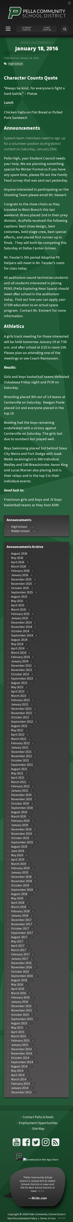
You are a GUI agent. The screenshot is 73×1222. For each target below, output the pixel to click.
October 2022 (20, 717)
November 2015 (21, 1010)
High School (15, 63)
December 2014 (21, 1049)
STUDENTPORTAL (27, 29)
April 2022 (17, 734)
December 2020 (21, 795)
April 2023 (17, 691)
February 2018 (20, 911)
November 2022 (21, 713)
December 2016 (21, 963)
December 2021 (21, 752)
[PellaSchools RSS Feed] (55, 1144)
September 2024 (22, 635)
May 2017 (17, 941)
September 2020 (22, 808)
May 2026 (17, 558)
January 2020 (19, 825)
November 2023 (21, 670)
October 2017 (20, 928)
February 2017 (20, 954)
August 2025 (19, 596)
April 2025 (17, 605)
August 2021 (19, 769)
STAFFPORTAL (47, 29)
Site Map (38, 1128)
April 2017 (17, 946)
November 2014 (21, 1053)
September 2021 (22, 765)
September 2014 (22, 1062)
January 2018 (19, 915)
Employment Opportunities (38, 1123)
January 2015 (19, 1045)
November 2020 (21, 799)
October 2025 (20, 588)
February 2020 (20, 821)
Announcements (35, 42)
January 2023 (19, 704)
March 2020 (18, 816)
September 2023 (22, 678)
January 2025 (19, 618)
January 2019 (19, 872)
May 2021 (17, 773)
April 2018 (17, 902)
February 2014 (20, 1083)
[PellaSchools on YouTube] (17, 1144)
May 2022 (17, 730)
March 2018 (18, 907)
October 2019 (20, 838)
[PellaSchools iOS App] (36, 1159)
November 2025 (21, 584)
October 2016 (20, 971)
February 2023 (20, 700)
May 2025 (17, 601)
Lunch (8, 102)
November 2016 (21, 967)
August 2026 (19, 553)
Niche (41, 1191)
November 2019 (21, 833)
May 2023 (17, 687)
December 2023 (21, 665)
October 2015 (20, 1015)
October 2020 (20, 803)
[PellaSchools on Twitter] (36, 1144)
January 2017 (19, 958)
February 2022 (20, 743)
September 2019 (22, 842)
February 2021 (20, 786)
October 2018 (20, 885)
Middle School (20, 531)
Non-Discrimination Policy (22, 1218)
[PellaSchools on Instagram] (46, 1144)
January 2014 (19, 1088)
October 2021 (20, 760)
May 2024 (17, 644)
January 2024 (19, 661)
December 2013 (21, 1092)
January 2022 (19, 747)
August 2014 (19, 1066)
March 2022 (18, 739)
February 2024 (20, 657)
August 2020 (19, 812)
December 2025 (21, 579)
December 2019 (21, 829)
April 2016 (17, 989)
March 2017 (18, 950)
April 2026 (17, 562)
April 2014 (17, 1075)
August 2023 (19, 683)
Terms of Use (48, 1218)
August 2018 (19, 894)
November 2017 (21, 924)
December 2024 (21, 622)
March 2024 (18, 652)
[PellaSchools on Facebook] (26, 1144)
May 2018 (17, 898)
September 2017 (22, 933)
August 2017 (19, 937)
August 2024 (19, 640)
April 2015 (17, 1032)
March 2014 (18, 1079)
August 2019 (19, 846)
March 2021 (18, 782)
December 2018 (21, 877)
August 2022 (19, 726)
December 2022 (21, 709)
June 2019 (17, 851)
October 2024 (20, 631)
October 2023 (20, 674)
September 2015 (22, 1019)
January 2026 (19, 575)
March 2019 (18, 864)
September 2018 (22, 890)
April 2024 (17, 648)
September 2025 (22, 592)
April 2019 (17, 859)
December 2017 (21, 920)
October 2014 (20, 1058)
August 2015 (19, 1023)
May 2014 (17, 1071)
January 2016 (19, 1002)
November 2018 (21, 881)
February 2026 (20, 571)
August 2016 (19, 980)
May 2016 (17, 984)
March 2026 (18, 566)
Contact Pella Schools (38, 1117)
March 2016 (18, 993)
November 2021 (21, 756)
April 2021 (17, 777)
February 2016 (20, 997)
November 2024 (21, 627)
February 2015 (20, 1040)
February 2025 (20, 614)
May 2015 (17, 1027)
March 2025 (18, 609)
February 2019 (20, 868)
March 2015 (18, 1036)
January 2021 (19, 790)
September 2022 (22, 721)
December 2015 (21, 1006)
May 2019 (17, 855)
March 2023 (18, 696)
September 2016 (22, 976)
